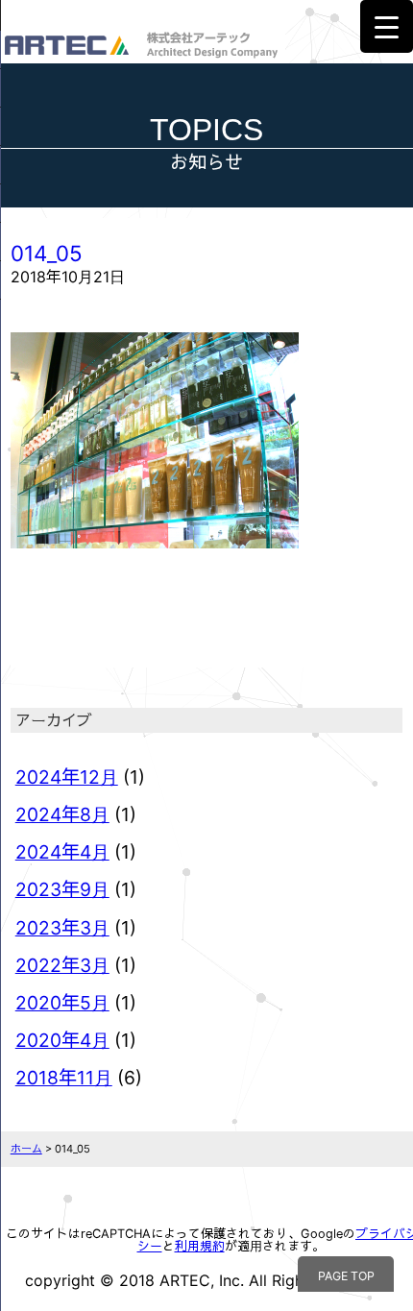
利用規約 (200, 1246)
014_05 (47, 253)
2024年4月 (62, 851)
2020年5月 (62, 1002)
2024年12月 (66, 777)
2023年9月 (62, 889)
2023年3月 (62, 927)
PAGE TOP (346, 1276)
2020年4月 (62, 1040)
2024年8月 (62, 814)
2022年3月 (62, 965)
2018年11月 (63, 1077)
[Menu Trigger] (386, 26)
